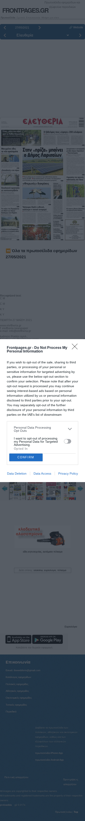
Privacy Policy (68, 473)
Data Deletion (17, 473)
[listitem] (42, 429)
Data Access (42, 473)
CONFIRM (25, 457)
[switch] (67, 441)
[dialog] (42, 410)
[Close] (76, 348)
